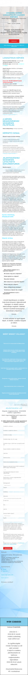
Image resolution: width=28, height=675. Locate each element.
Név (4, 504)
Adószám (5, 496)
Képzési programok (5, 577)
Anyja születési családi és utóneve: (11, 449)
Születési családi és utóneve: (10, 430)
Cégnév (5, 487)
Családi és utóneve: (8, 426)
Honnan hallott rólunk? (8, 513)
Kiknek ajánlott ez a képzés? (11, 276)
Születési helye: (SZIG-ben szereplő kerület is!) (14, 444)
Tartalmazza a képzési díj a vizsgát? (13, 290)
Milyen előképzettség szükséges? (12, 287)
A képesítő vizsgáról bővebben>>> (10, 114)
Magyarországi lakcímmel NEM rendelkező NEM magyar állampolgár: (13, 467)
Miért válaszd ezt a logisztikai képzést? (14, 281)
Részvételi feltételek (9, 279)
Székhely (5, 491)
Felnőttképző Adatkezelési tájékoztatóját (13, 543)
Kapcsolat (5, 571)
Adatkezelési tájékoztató (7, 574)
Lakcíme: (5, 453)
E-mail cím (6, 500)
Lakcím (5, 509)
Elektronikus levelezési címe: (10, 462)
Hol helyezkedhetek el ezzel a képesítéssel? (11, 293)
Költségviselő (6, 483)
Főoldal (4, 569)
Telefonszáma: (6, 457)
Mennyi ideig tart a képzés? (11, 284)
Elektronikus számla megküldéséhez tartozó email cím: (12, 478)
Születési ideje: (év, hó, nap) (10, 439)
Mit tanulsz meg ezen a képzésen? (13, 273)
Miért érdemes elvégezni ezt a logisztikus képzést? (11, 270)
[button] (14, 270)
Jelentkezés (8, 548)
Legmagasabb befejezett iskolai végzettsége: (11, 472)
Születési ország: (7, 435)
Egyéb (4, 518)
